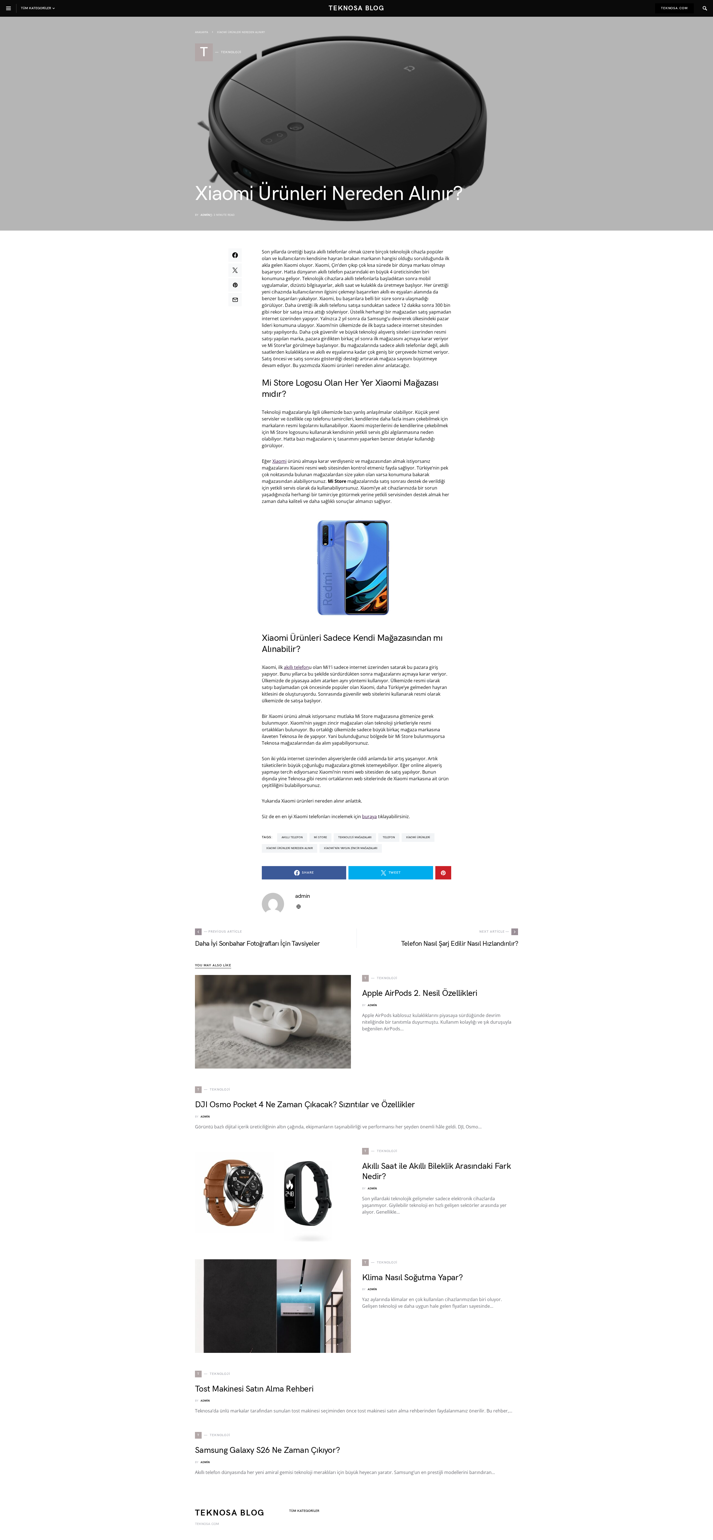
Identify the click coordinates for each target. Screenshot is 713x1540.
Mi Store (320, 837)
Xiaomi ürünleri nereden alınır (289, 848)
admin (205, 215)
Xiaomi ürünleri (418, 837)
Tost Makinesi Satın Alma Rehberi (254, 1389)
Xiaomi (279, 461)
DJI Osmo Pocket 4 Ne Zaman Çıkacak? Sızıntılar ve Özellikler (305, 1105)
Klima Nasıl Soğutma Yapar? (412, 1278)
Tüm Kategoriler (304, 1511)
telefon (389, 837)
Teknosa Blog (356, 8)
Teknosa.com (674, 8)
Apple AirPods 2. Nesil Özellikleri (419, 993)
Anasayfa (201, 32)
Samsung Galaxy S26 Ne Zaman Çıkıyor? (267, 1450)
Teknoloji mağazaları (355, 837)
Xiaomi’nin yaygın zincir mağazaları (350, 848)
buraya (369, 816)
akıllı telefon (296, 667)
